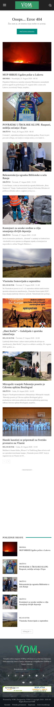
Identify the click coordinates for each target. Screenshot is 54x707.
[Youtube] (23, 682)
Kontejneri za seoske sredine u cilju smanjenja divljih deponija (22, 230)
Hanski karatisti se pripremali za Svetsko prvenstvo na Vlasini (24, 441)
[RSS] (29, 675)
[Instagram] (15, 675)
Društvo (6, 132)
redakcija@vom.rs (33, 669)
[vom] (27, 649)
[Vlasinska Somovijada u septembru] (27, 263)
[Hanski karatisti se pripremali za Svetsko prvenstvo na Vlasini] (27, 421)
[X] (43, 675)
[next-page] (8, 461)
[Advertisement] (27, 498)
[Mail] (22, 675)
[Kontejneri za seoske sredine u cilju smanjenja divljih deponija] (27, 209)
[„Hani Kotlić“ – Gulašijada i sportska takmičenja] (27, 312)
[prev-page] (4, 461)
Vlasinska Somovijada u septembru (21, 281)
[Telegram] (36, 675)
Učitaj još (26, 631)
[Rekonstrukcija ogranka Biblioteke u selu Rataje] (27, 156)
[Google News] (30, 682)
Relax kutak (8, 285)
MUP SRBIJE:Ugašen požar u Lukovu (23, 74)
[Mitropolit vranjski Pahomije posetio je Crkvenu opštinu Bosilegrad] (27, 366)
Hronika (6, 78)
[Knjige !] (27, 689)
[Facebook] (8, 675)
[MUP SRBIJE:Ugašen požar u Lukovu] (27, 56)
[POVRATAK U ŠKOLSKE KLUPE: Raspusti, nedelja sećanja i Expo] (27, 106)
